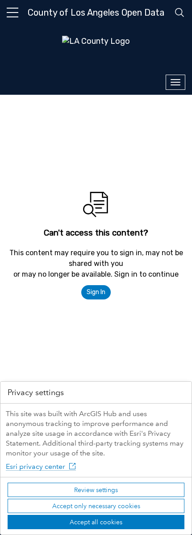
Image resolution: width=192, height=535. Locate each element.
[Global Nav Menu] (12, 12)
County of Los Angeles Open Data (96, 12)
